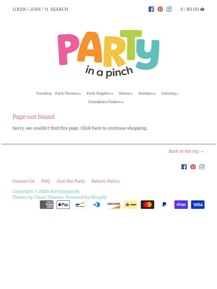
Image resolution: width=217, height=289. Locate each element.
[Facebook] (151, 9)
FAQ (45, 181)
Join (35, 9)
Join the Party (70, 181)
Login (19, 9)
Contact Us (24, 181)
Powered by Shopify (86, 197)
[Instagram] (169, 9)
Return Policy (106, 181)
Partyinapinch (64, 191)
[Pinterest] (160, 9)
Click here (91, 128)
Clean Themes (49, 197)
